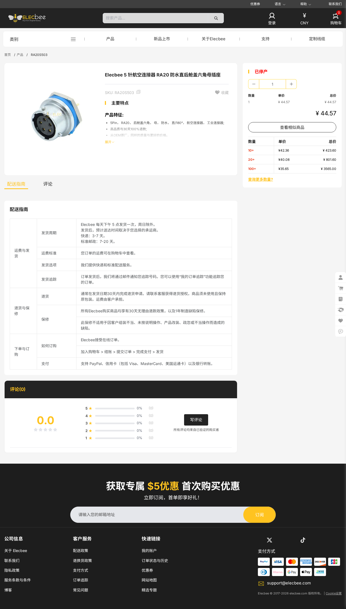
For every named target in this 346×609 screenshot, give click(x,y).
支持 (265, 38)
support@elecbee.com (289, 582)
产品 (110, 38)
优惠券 (255, 4)
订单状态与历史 (155, 560)
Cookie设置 (334, 593)
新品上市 (162, 38)
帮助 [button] (303, 4)
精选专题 (149, 590)
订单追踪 (80, 580)
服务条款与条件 (17, 580)
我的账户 (149, 550)
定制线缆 (317, 38)
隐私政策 (11, 570)
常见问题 (80, 590)
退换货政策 (82, 560)
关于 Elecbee (15, 550)
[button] (272, 19)
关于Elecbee (213, 38)
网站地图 (149, 580)
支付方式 (80, 570)
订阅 (259, 514)
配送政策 (80, 550)
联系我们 (335, 4)
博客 (8, 590)
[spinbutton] (272, 84)
